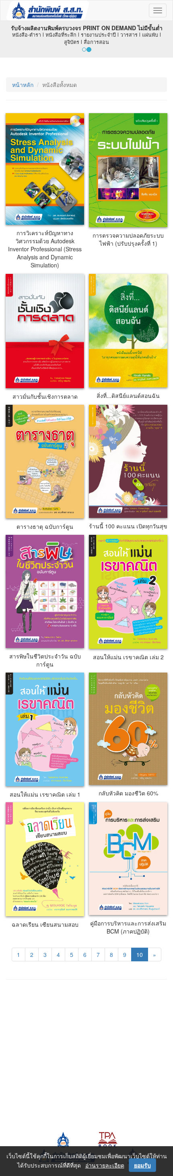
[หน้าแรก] (47, 10)
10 (139, 954)
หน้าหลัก (22, 85)
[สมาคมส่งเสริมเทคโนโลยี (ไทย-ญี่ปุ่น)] (63, 1139)
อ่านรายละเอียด (104, 1165)
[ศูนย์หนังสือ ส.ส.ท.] (107, 1139)
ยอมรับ (142, 1165)
